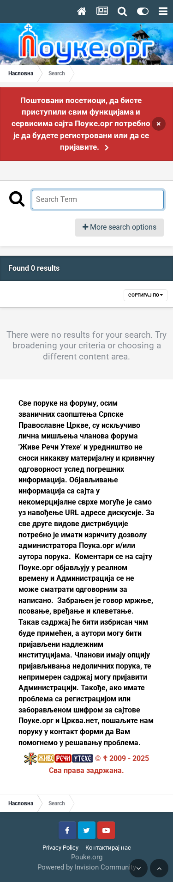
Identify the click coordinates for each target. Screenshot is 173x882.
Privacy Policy (60, 847)
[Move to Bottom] (138, 868)
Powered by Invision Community (86, 867)
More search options (122, 227)
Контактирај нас (108, 847)
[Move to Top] (159, 868)
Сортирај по (144, 295)
